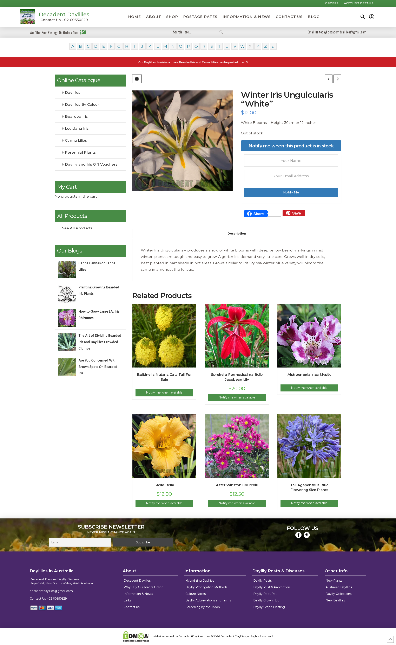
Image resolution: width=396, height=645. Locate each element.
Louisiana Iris (76, 128)
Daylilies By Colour (82, 104)
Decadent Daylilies (64, 14)
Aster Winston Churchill (237, 485)
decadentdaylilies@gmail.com (51, 591)
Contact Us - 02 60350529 (64, 20)
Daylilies (72, 92)
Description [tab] (236, 233)
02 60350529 (57, 598)
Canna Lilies (76, 140)
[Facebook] (298, 535)
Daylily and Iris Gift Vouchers (91, 164)
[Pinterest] (307, 535)
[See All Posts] (137, 79)
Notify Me (291, 192)
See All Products (77, 228)
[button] (362, 16)
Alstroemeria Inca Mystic (309, 374)
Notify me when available (164, 392)
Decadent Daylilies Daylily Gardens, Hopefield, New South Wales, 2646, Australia (61, 581)
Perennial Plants (80, 152)
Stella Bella (164, 485)
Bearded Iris (76, 116)
